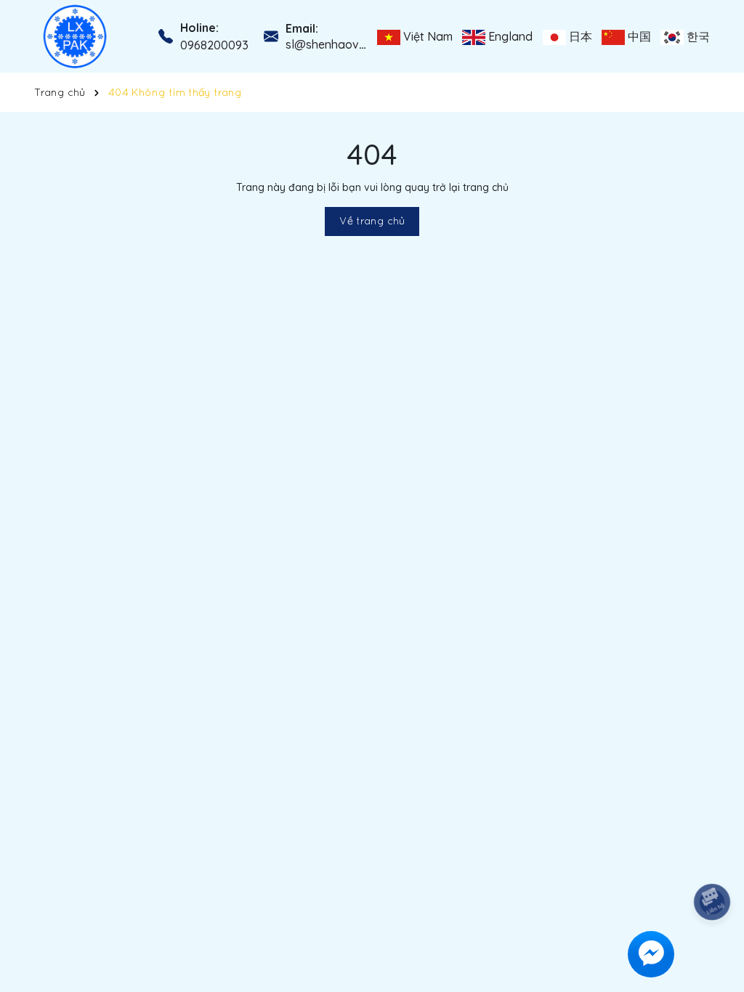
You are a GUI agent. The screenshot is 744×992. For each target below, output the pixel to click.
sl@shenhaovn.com (338, 44)
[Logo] (75, 35)
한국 (697, 36)
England (509, 36)
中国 (638, 36)
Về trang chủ (372, 221)
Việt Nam (426, 36)
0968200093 (214, 45)
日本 (579, 36)
